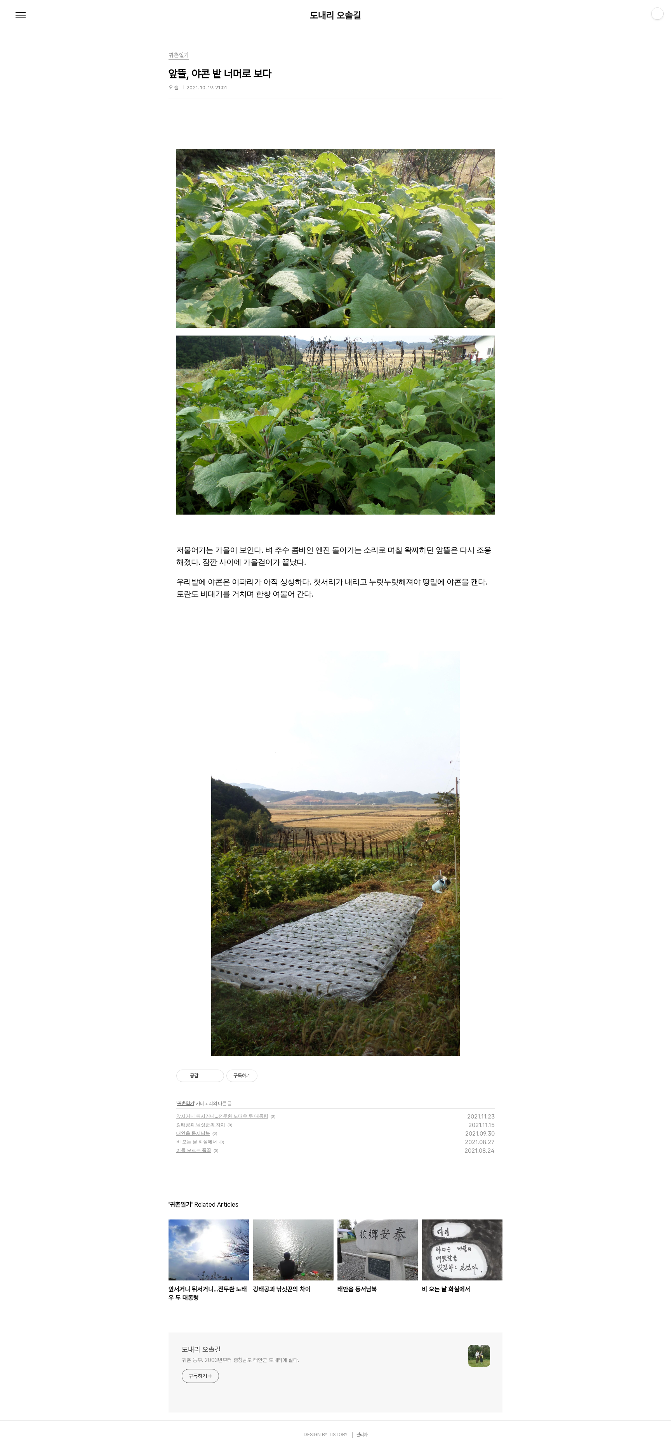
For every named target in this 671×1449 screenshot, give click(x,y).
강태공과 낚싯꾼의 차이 (200, 1124)
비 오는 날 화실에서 (196, 1142)
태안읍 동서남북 (193, 1133)
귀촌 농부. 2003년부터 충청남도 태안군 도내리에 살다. (240, 1360)
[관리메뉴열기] (657, 13)
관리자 (362, 1434)
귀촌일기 (185, 1103)
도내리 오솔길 (335, 15)
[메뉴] (20, 15)
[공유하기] (205, 1076)
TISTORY (338, 1434)
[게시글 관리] (215, 1076)
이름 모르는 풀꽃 (193, 1150)
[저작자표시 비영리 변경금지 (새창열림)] (267, 1076)
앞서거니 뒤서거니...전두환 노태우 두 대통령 (222, 1116)
